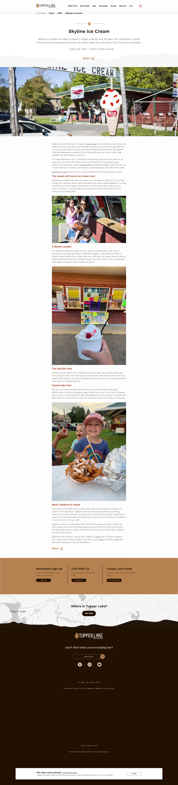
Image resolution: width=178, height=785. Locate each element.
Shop (92, 682)
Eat (87, 682)
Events (113, 6)
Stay (94, 6)
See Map (89, 613)
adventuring (85, 165)
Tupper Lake (91, 144)
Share (86, 58)
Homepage (40, 13)
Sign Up (43, 580)
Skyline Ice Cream (59, 172)
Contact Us (79, 580)
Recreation (103, 6)
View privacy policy (70, 773)
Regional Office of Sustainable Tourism (95, 752)
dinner (98, 537)
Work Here (67, 688)
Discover (122, 6)
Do (79, 682)
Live (131, 6)
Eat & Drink (84, 6)
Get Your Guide (114, 580)
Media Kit (99, 688)
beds (101, 539)
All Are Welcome (88, 688)
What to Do (72, 6)
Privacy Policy (109, 688)
